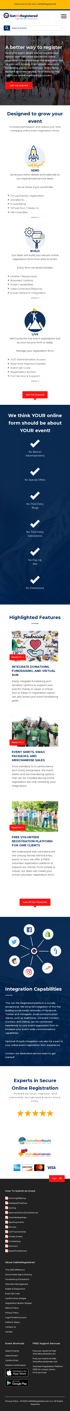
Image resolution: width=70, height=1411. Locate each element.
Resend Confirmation (15, 1365)
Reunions (13, 1246)
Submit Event (11, 1355)
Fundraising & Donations (17, 1279)
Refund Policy (12, 1308)
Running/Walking (17, 1198)
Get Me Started (35, 394)
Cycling (12, 1208)
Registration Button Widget (18, 1303)
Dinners (12, 1227)
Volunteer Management (16, 1284)
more (35, 217)
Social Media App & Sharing (18, 1274)
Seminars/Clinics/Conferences (23, 1212)
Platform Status (12, 1322)
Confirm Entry (11, 1360)
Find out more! (40, 1372)
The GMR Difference (15, 1270)
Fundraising (14, 1241)
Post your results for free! (44, 1351)
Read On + (17, 657)
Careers (9, 1332)
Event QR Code (12, 1293)
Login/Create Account (15, 1317)
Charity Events (15, 1236)
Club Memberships (17, 1217)
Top (54, 1178)
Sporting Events (16, 1222)
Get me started (19, 85)
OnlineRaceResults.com (44, 1354)
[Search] (7, 28)
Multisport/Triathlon (18, 1203)
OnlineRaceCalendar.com (45, 1361)
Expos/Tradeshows (18, 1251)
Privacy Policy (12, 1312)
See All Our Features (35, 902)
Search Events (12, 1351)
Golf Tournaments (17, 1232)
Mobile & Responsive (15, 1289)
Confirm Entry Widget (15, 1298)
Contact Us (10, 1327)
